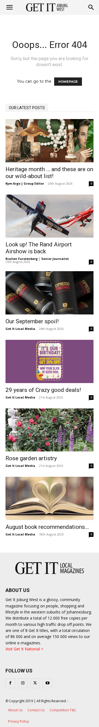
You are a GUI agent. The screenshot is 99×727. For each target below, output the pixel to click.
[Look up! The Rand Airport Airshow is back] (50, 216)
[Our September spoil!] (50, 292)
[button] (91, 7)
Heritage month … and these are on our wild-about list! (49, 172)
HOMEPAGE (68, 82)
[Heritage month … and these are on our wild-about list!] (50, 140)
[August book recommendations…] (50, 498)
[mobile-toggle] (9, 7)
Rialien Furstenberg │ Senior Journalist (37, 259)
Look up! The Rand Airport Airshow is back (39, 248)
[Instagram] (23, 683)
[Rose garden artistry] (50, 430)
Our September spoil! (32, 321)
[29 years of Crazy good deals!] (50, 361)
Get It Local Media (20, 329)
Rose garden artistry (31, 458)
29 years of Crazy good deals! (43, 390)
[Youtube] (47, 683)
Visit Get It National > (24, 648)
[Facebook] (10, 683)
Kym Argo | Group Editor (25, 183)
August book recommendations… (47, 527)
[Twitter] (35, 683)
